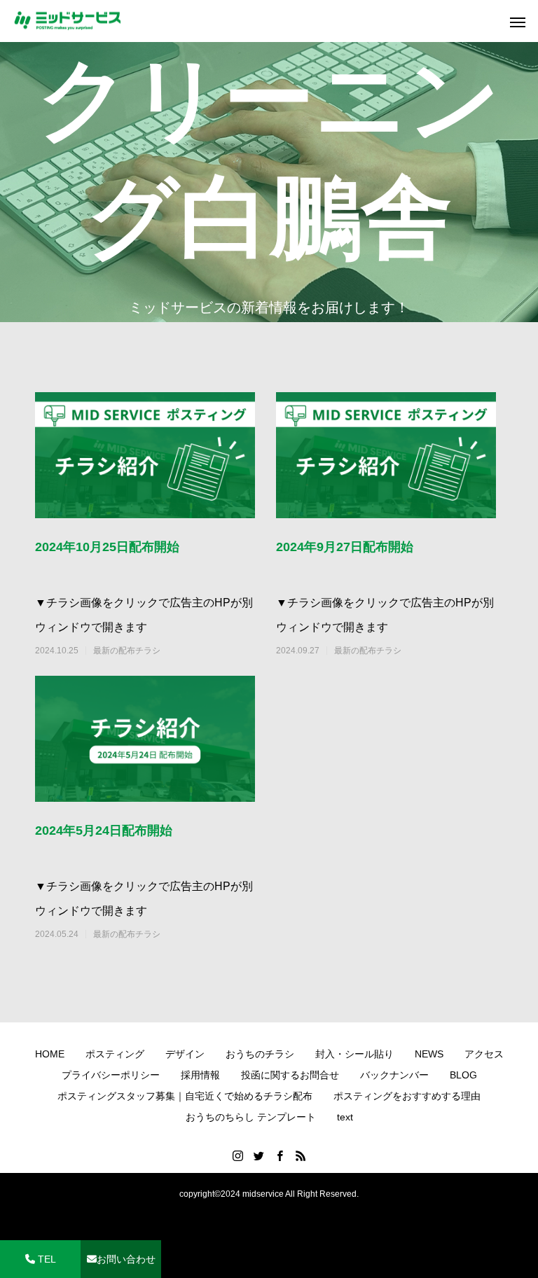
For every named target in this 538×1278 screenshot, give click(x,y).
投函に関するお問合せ (290, 1075)
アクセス (484, 1054)
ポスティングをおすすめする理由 (407, 1096)
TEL (45, 1259)
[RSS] (301, 1155)
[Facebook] (280, 1155)
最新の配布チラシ (126, 650)
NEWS (429, 1054)
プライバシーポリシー (111, 1075)
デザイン (185, 1054)
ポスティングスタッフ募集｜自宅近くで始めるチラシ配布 (184, 1096)
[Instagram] (237, 1155)
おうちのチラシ (260, 1054)
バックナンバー (394, 1075)
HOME (49, 1054)
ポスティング (114, 1054)
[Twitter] (258, 1155)
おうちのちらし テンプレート (251, 1117)
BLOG (463, 1075)
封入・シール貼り (354, 1054)
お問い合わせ (126, 1259)
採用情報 (200, 1075)
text (345, 1117)
